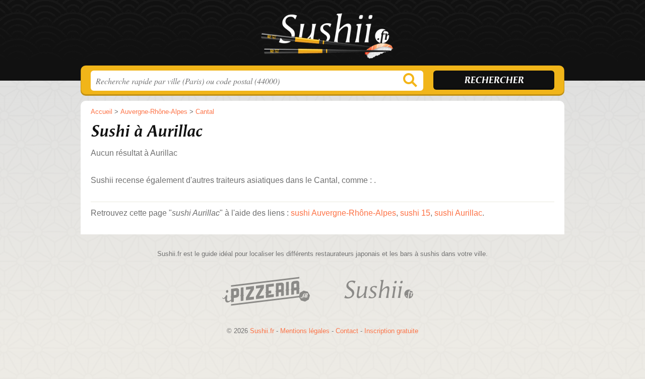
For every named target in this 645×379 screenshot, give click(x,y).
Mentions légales (305, 331)
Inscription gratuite (391, 331)
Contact (347, 331)
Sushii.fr (322, 36)
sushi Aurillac (458, 213)
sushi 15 (415, 213)
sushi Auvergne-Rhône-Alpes (343, 213)
